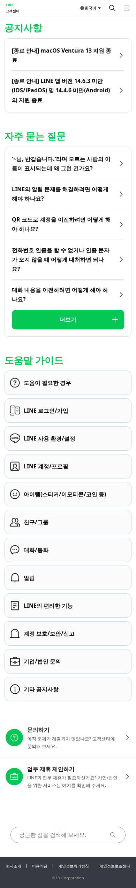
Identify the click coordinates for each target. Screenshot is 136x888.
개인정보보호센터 (114, 865)
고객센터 (13, 10)
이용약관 (39, 865)
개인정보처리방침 (73, 865)
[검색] (112, 8)
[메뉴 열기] (126, 8)
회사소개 (13, 865)
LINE (10, 4)
